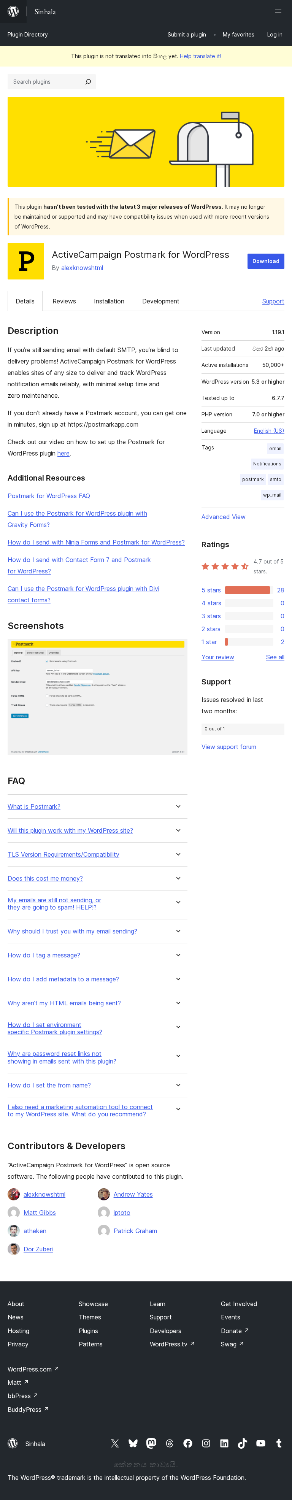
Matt (18, 1382)
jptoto (122, 1212)
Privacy (18, 1344)
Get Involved (239, 1304)
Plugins (88, 1331)
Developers (165, 1331)
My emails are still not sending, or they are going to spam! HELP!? (54, 904)
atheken (35, 1231)
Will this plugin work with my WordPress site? (70, 830)
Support (273, 301)
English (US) (269, 430)
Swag (232, 1344)
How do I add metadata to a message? (63, 979)
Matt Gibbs (40, 1212)
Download (265, 261)
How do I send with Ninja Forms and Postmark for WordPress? (96, 542)
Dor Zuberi (38, 1249)
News (16, 1317)
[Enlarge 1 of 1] (177, 649)
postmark (253, 479)
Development (160, 301)
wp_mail (272, 495)
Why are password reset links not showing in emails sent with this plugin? (62, 1057)
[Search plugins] (88, 81)
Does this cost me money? (45, 878)
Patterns (91, 1344)
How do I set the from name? (49, 1085)
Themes (90, 1317)
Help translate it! (200, 56)
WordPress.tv (172, 1344)
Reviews (64, 301)
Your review (218, 657)
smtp (275, 479)
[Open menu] (280, 11)
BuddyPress (28, 1409)
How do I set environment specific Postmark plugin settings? (55, 1028)
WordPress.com (33, 1369)
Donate (235, 1331)
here (63, 453)
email (275, 448)
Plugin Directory (28, 34)
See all (275, 657)
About (16, 1304)
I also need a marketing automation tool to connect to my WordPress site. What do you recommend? (80, 1110)
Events (230, 1317)
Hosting (18, 1331)
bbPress (23, 1396)
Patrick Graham (135, 1231)
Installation (109, 301)
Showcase (93, 1304)
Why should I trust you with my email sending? (72, 931)
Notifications (267, 464)
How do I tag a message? (44, 955)
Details (25, 301)
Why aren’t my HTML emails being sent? (64, 1003)
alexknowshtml (82, 267)
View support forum (229, 747)
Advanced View (224, 517)
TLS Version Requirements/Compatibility (63, 854)
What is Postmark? (34, 806)
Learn (157, 1304)
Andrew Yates (133, 1194)
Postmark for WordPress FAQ (49, 496)
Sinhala (35, 1444)
